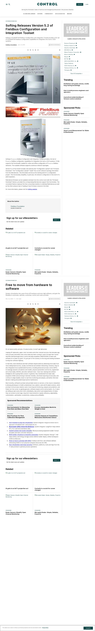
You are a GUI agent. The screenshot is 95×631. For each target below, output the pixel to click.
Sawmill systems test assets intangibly (20, 430)
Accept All (88, 628)
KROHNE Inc (67, 50)
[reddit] (35, 50)
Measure (69, 13)
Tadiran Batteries (68, 63)
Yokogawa (67, 70)
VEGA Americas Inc (69, 65)
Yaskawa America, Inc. (70, 68)
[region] (47, 628)
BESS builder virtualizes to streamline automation (23, 434)
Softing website (32, 189)
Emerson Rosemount (69, 43)
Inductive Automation (70, 47)
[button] (7, 4)
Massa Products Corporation (71, 52)
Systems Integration (11, 21)
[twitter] (33, 50)
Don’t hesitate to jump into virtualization (21, 422)
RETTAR (66, 59)
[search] (9, 4)
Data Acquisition (60, 13)
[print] (59, 50)
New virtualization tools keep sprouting (20, 444)
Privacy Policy (45, 627)
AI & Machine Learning (29, 13)
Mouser (66, 56)
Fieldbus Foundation (11, 45)
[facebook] (28, 50)
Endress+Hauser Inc (69, 45)
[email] (38, 50)
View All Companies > (76, 73)
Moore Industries (68, 54)
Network (39, 13)
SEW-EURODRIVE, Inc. (70, 61)
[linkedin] (30, 50)
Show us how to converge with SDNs (20, 440)
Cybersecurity (49, 13)
